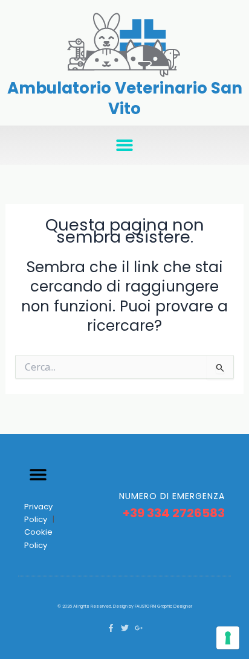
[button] (124, 145)
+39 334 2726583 (174, 513)
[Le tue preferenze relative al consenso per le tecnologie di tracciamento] (227, 637)
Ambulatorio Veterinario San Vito (124, 98)
